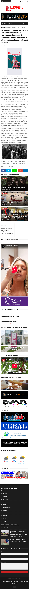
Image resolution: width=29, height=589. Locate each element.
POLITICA (5, 513)
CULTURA (10, 45)
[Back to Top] (14, 587)
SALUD (4, 518)
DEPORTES (5, 496)
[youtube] (27, 1)
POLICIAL (5, 510)
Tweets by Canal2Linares (8, 324)
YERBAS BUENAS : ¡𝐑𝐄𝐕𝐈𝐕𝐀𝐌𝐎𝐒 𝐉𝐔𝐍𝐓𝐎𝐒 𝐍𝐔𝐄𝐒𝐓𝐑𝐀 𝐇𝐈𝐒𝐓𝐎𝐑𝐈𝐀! (12, 202)
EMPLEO (4, 502)
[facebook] (20, 1)
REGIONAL (5, 515)
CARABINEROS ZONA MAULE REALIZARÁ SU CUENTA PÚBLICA (18, 540)
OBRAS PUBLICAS (7, 507)
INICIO (4, 23)
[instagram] (23, 1)
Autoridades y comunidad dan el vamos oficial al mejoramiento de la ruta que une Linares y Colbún (18, 533)
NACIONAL (5, 504)
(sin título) (4, 528)
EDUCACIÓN (5, 499)
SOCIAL (4, 521)
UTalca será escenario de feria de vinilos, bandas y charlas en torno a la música (14, 186)
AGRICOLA (5, 491)
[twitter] (25, 1)
